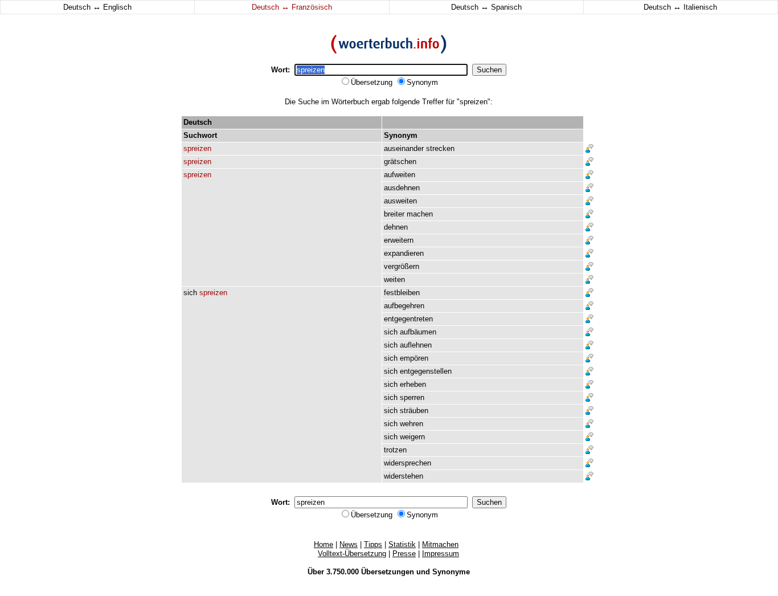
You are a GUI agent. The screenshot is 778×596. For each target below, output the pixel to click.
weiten (394, 279)
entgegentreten (408, 319)
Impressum (440, 553)
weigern (412, 436)
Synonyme (451, 572)
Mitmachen (440, 544)
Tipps (373, 544)
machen (420, 214)
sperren (412, 397)
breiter (394, 214)
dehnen (396, 227)
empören (414, 358)
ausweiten (400, 201)
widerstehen (403, 476)
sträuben (414, 410)
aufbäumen (418, 332)
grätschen (400, 161)
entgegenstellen (426, 371)
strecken (440, 148)
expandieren (404, 253)
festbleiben (402, 292)
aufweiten (399, 174)
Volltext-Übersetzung (352, 553)
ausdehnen (402, 187)
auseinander (404, 148)
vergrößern (401, 266)
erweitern (398, 240)
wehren (411, 423)
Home (323, 544)
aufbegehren (404, 305)
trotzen (395, 450)
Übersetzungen (387, 572)
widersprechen (407, 463)
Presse (404, 553)
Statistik (402, 544)
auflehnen (416, 345)
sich (190, 292)
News (348, 544)
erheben (413, 384)
